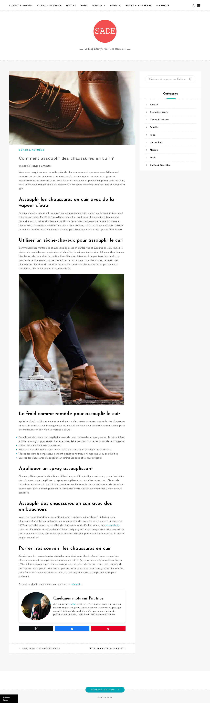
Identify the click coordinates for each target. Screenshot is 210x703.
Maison (97, 5)
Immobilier (156, 142)
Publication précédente (41, 648)
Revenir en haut (103, 689)
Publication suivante (106, 648)
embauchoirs (112, 525)
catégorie (76, 584)
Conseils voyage (20, 5)
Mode (114, 5)
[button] (193, 5)
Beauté (154, 104)
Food (84, 5)
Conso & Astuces (49, 5)
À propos (162, 5)
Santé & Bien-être (139, 5)
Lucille (72, 604)
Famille (71, 5)
